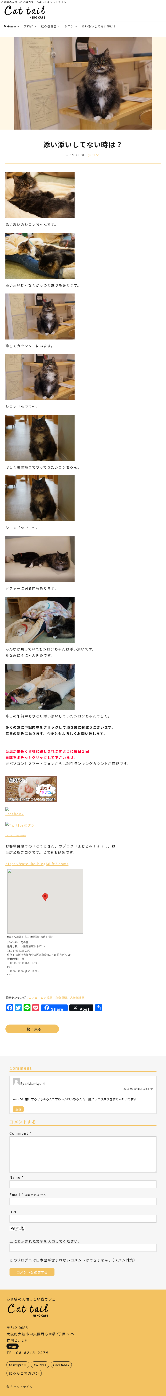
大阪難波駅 (77, 997)
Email (15, 1194)
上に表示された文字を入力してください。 (46, 1241)
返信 (18, 1109)
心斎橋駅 (61, 997)
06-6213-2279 (32, 1352)
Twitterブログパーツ (15, 835)
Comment (19, 1133)
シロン (93, 154)
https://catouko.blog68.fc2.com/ (37, 863)
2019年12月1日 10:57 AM (138, 1088)
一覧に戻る (32, 1028)
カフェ (33, 997)
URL (13, 1211)
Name (15, 1177)
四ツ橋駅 (46, 997)
